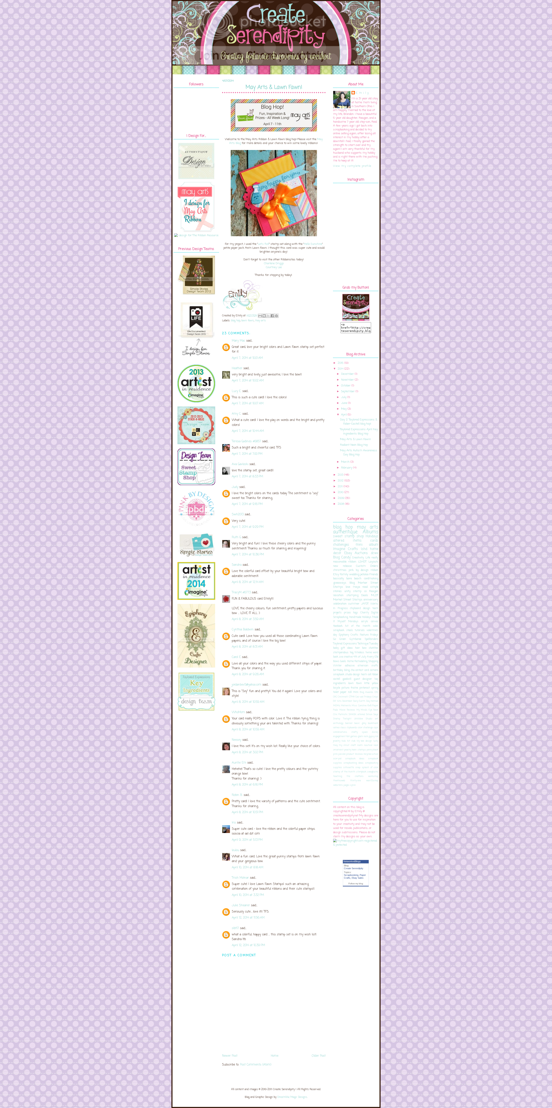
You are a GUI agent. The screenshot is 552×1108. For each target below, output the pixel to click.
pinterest (364, 688)
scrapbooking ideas (353, 763)
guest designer (363, 679)
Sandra (237, 565)
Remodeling (360, 661)
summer (353, 604)
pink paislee (339, 754)
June (344, 403)
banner (349, 723)
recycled (367, 754)
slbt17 (235, 928)
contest (359, 670)
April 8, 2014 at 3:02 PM (247, 752)
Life (367, 558)
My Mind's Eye (364, 710)
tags (355, 613)
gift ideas (347, 648)
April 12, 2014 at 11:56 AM (248, 918)
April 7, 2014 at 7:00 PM (247, 454)
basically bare (342, 579)
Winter (337, 666)
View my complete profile (352, 166)
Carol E (236, 657)
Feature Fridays (369, 635)
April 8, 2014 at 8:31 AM (247, 647)
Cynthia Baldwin (243, 629)
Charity (364, 613)
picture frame (350, 688)
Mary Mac (238, 341)
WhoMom (238, 712)
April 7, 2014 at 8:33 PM (247, 476)
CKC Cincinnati (340, 697)
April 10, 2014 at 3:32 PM (248, 895)
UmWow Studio (363, 718)
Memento (346, 705)
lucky (375, 741)
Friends (373, 574)
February (346, 468)
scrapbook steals (343, 630)
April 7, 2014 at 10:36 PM (248, 554)
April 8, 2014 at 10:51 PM (247, 812)
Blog (352, 583)
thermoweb (339, 780)
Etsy (336, 574)
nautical (368, 745)
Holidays (372, 536)
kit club (351, 741)
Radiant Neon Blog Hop (354, 445)
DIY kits (337, 701)
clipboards (352, 727)
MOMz (336, 705)
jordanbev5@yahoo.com (246, 685)
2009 (341, 498)
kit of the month (357, 626)
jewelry (336, 741)
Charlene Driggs (274, 263)
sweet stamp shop (348, 536)
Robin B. (237, 795)
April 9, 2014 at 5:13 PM (247, 840)
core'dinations (340, 732)
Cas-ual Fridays (363, 697)
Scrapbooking (351, 875)
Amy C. (236, 414)
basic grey (360, 723)
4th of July (359, 657)
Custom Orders (367, 566)
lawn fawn (247, 321)
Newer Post (229, 1056)
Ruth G (236, 537)
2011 (340, 486)
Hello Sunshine (313, 244)
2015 (340, 363)
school (375, 754)
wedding (354, 574)
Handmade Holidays (360, 617)
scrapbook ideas (355, 758)
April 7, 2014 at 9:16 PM (247, 504)
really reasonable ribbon (355, 560)
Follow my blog (355, 883)
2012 (340, 481)
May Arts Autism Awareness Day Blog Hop (358, 453)
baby (336, 648)
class (343, 727)
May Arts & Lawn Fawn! (274, 87)
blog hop (235, 321)
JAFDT (365, 604)
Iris (234, 822)
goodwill (347, 679)
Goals (343, 661)
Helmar (374, 701)
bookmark (373, 723)
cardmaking (371, 579)
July (344, 397)
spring (374, 688)
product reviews (354, 754)
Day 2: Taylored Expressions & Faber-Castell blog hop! (358, 422)
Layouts (373, 562)
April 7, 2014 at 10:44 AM (248, 431)
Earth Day (364, 701)
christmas (340, 570)
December (347, 374)
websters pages (341, 785)
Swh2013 (238, 514)
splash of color (370, 767)
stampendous (340, 653)
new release (342, 566)
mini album (367, 544)
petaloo (364, 574)
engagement (339, 736)
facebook (338, 626)
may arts (260, 321)
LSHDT (362, 562)
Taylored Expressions (345, 644)
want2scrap (372, 780)
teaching (337, 776)
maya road (360, 587)
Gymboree (355, 639)
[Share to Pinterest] (276, 316)
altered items (347, 540)
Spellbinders (371, 639)
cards (374, 540)
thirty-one (355, 780)
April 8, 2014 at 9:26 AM (248, 674)
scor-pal (337, 758)
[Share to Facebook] (272, 316)
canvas (374, 622)
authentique (345, 532)
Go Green (339, 639)
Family (344, 574)
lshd (364, 549)
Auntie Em (239, 763)
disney (375, 732)
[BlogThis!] (264, 316)
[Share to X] (268, 316)
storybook (361, 772)
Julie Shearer (241, 905)
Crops (375, 697)
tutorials (360, 630)
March (345, 462)
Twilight (347, 718)
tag (351, 653)
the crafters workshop (362, 776)
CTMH (352, 697)
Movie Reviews (347, 710)
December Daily (350, 701)
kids (344, 741)
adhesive (349, 666)
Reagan (373, 591)
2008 (341, 504)
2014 (340, 369)
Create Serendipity (353, 868)
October (346, 386)
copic (376, 727)
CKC (376, 692)
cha (352, 670)
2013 (340, 475)
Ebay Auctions (356, 553)
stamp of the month (344, 772)
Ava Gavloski (240, 464)
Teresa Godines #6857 (246, 441)
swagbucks (372, 772)
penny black (372, 750)
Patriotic (343, 714)
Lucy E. (236, 391)
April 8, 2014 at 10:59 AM (248, 702)
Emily (363, 93)
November (347, 380)
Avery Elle (372, 657)
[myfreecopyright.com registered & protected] (355, 845)
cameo (336, 727)
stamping (352, 595)
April (344, 415)
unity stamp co (355, 591)
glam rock (363, 736)
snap (358, 767)
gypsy (372, 736)
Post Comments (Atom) (255, 1065)
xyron (353, 785)
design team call (362, 675)
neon (376, 745)
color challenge (365, 727)
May (344, 409)
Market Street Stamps (347, 600)
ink (376, 736)
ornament (338, 750)
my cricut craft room (351, 745)
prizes (347, 613)
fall (348, 736)
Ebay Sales (358, 878)
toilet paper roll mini (346, 692)
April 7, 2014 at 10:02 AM (248, 380)
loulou (235, 850)
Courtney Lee (274, 267)
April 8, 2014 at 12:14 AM (247, 582)
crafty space (359, 732)
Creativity (358, 558)
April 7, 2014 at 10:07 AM (247, 403)
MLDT (374, 595)
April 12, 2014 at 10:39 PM (248, 945)
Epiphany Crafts (348, 635)
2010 (340, 492)
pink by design (359, 570)
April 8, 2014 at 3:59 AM (248, 619)
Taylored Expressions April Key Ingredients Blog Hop (359, 431)
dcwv (374, 553)
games (353, 736)
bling (347, 670)
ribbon (374, 570)
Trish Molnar (240, 878)
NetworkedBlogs (352, 861)
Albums (370, 532)
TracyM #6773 (241, 592)
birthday (338, 670)
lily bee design (364, 741)
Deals (364, 595)
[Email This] (260, 316)
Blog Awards (366, 692)
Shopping (373, 661)
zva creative (346, 657)
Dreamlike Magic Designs (292, 1097)
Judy (235, 487)
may (335, 745)
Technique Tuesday (368, 644)
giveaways (339, 583)
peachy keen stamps (355, 750)
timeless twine (363, 653)
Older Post (319, 1056)
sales (375, 626)
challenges (341, 544)
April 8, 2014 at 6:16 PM (247, 785)
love (348, 587)
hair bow (361, 648)
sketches (373, 648)
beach (357, 579)
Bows (336, 661)
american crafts (368, 666)
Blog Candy (342, 557)
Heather (237, 368)
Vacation (338, 595)
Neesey (236, 740)
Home (274, 1056)
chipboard (355, 608)
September (348, 391)
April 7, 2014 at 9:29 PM (247, 527)
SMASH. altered (357, 714)
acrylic (364, 622)
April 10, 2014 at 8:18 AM (247, 867)
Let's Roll (263, 244)
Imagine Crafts (345, 549)
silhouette (348, 767)
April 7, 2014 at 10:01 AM (247, 358)
